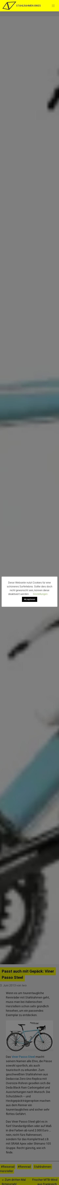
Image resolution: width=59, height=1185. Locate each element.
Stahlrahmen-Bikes (28, 5)
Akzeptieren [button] (29, 599)
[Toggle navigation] (53, 5)
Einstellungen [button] (40, 594)
